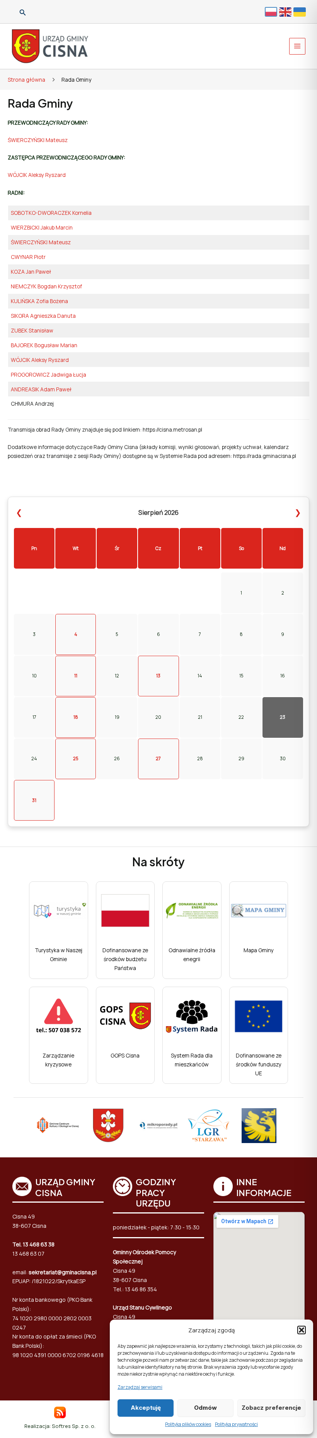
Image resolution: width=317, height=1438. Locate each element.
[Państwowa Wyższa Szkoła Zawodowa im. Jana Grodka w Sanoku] (259, 1125)
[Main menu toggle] (297, 46)
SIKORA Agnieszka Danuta (43, 315)
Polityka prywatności (236, 1424)
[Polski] (272, 12)
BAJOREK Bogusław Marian (44, 345)
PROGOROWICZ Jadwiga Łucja (48, 374)
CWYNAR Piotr (28, 257)
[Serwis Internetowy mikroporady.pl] (158, 1125)
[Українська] (300, 11)
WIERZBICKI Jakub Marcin (42, 227)
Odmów (205, 1407)
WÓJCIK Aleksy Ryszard (37, 174)
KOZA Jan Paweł (31, 271)
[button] (301, 1330)
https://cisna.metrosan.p (172, 429)
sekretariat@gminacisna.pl (63, 1272)
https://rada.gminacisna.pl (264, 455)
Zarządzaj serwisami (140, 1387)
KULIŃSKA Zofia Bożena (39, 301)
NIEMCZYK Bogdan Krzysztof (46, 286)
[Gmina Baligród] (108, 1125)
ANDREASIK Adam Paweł (41, 389)
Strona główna (26, 79)
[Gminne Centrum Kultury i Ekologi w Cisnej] (58, 1125)
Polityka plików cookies (188, 1424)
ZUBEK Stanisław (32, 330)
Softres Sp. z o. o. (73, 1426)
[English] (286, 11)
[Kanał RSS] (60, 1411)
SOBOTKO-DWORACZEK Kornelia (51, 212)
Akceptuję (146, 1407)
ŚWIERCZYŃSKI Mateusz (38, 140)
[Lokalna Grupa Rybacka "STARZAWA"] (208, 1125)
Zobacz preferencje (271, 1407)
